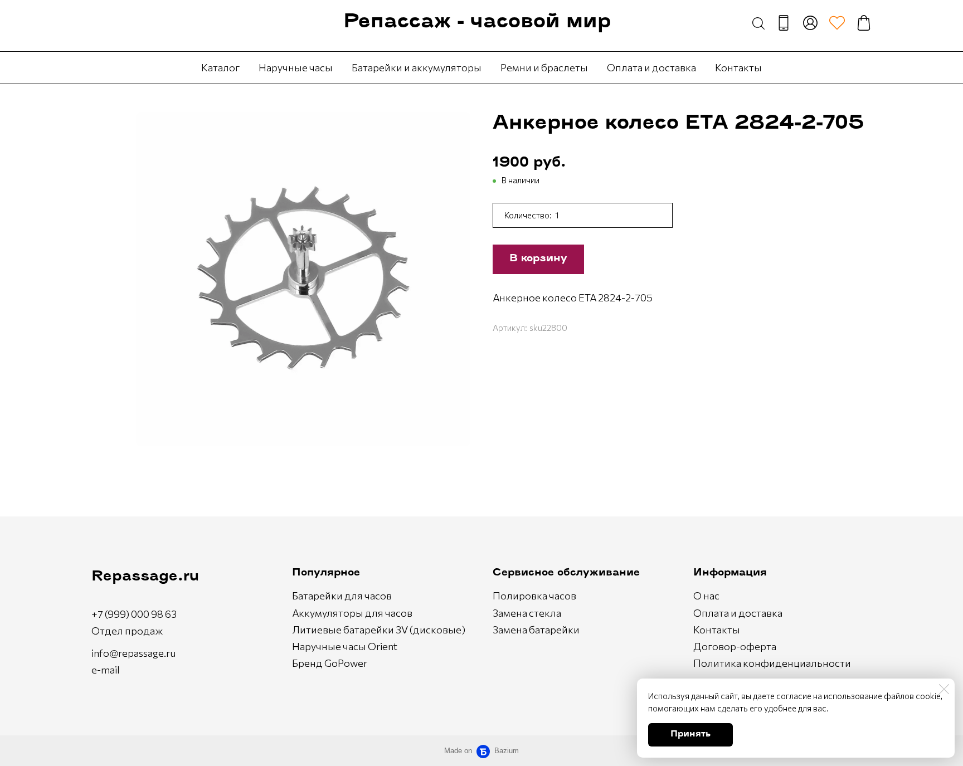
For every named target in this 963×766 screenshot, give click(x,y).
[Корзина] (864, 23)
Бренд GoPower (329, 663)
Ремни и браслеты (544, 67)
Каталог (220, 67)
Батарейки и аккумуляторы (416, 67)
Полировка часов (534, 595)
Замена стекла (527, 613)
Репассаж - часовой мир (477, 22)
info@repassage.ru (133, 653)
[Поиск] (758, 23)
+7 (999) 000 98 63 (134, 614)
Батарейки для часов (342, 595)
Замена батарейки (536, 629)
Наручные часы (296, 67)
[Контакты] (783, 23)
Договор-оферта (734, 646)
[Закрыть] (944, 689)
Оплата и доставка (651, 67)
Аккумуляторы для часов (352, 613)
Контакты (738, 67)
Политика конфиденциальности (772, 663)
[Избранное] (837, 23)
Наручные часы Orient (344, 646)
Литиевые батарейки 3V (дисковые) (378, 629)
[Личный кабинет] (810, 23)
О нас (706, 595)
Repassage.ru (145, 577)
